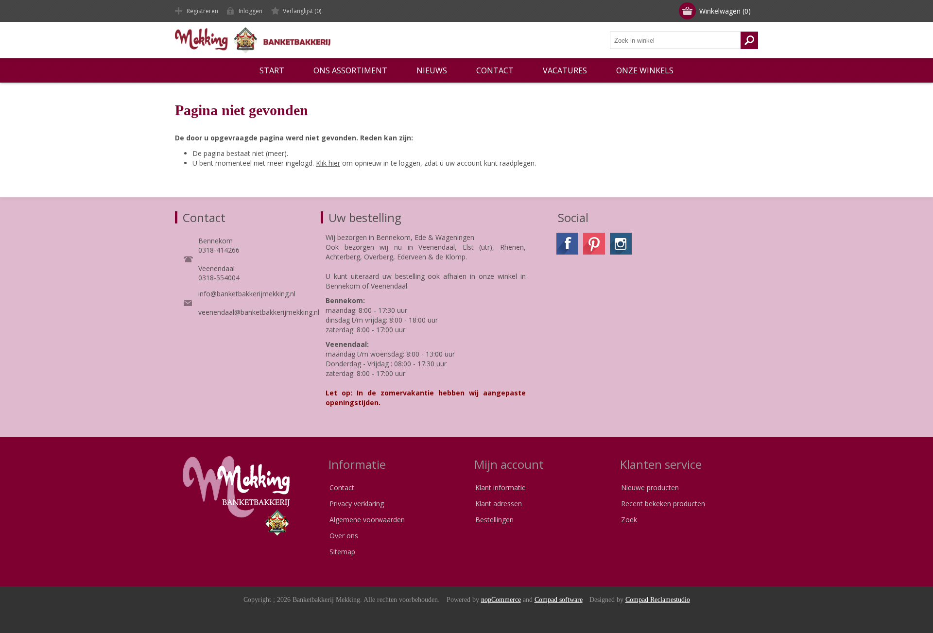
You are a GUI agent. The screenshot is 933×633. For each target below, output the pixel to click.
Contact (341, 487)
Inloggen (250, 11)
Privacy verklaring (356, 503)
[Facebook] (567, 244)
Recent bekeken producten (663, 503)
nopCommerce (501, 599)
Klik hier (328, 163)
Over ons (343, 535)
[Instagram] (621, 244)
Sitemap (342, 551)
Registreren (202, 11)
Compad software (559, 599)
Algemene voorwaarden (367, 519)
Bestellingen (494, 519)
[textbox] (675, 40)
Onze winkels (645, 70)
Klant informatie (500, 487)
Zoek (629, 519)
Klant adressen (498, 503)
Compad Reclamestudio (657, 599)
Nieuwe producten (650, 487)
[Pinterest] (594, 244)
